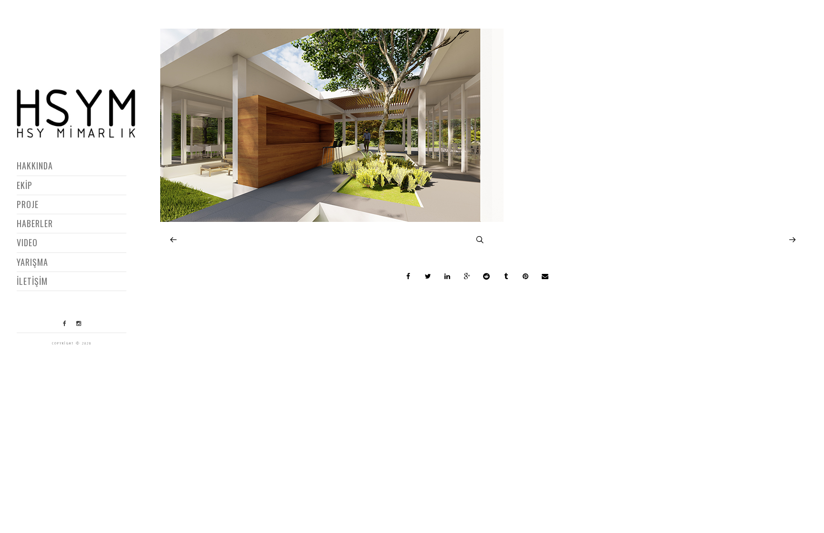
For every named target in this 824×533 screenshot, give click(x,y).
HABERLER (35, 223)
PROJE (28, 204)
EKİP (24, 185)
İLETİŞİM (32, 281)
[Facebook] (65, 323)
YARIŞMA (32, 262)
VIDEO (27, 242)
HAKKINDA (35, 165)
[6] (332, 219)
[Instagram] (78, 323)
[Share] (408, 276)
